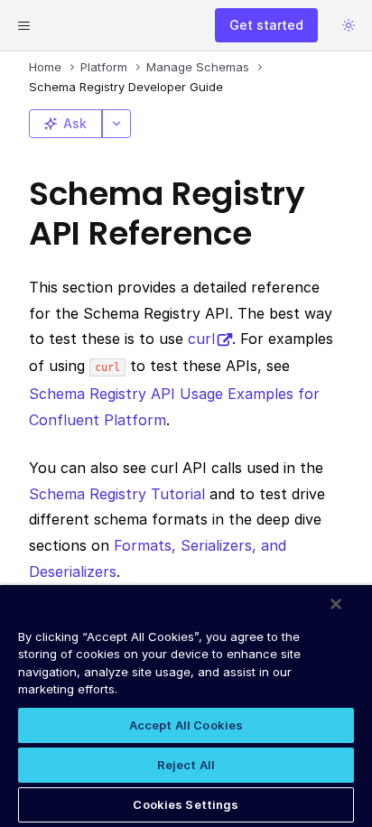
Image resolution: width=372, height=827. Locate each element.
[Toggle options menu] (116, 123)
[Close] (335, 604)
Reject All (186, 764)
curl (201, 339)
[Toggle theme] (348, 25)
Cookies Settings (185, 804)
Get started (266, 25)
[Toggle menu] (23, 25)
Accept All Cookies (186, 725)
